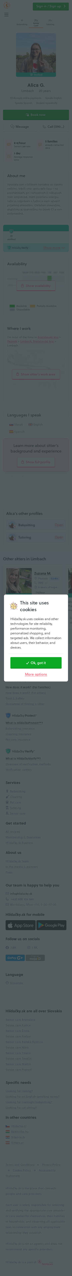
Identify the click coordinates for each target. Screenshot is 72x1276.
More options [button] (36, 674)
